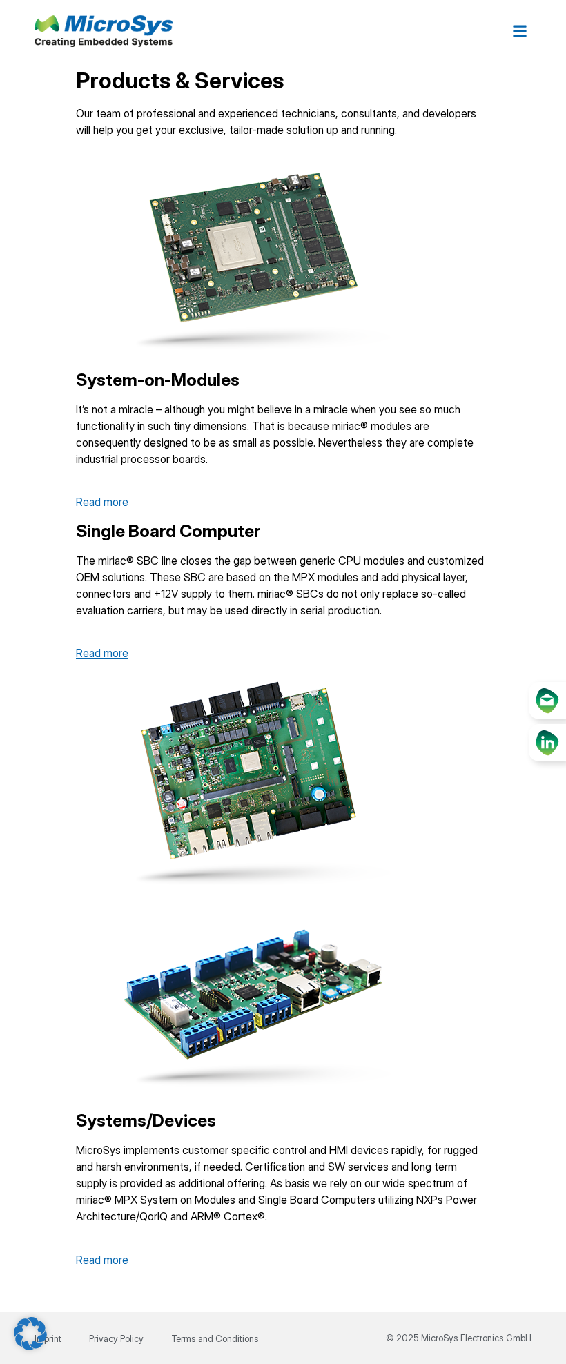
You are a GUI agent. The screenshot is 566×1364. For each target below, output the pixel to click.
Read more (102, 502)
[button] (520, 31)
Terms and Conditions (215, 1338)
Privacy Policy (116, 1338)
